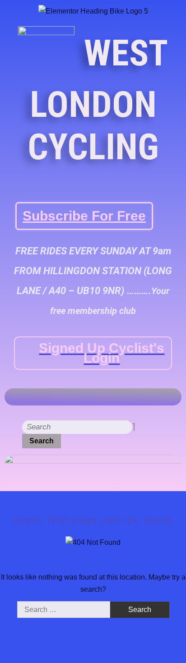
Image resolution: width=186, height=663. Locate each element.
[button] (174, 396)
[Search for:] (64, 609)
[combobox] (77, 427)
